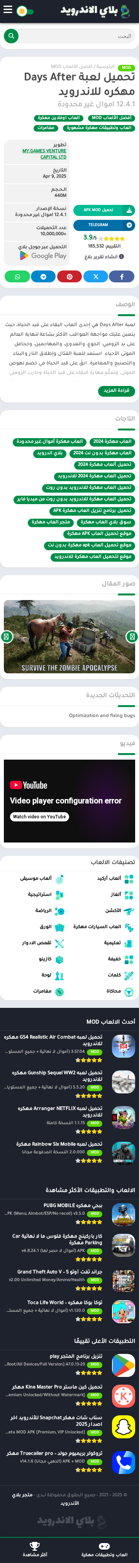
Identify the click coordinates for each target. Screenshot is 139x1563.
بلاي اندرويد (50, 453)
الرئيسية (106, 67)
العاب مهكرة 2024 (112, 442)
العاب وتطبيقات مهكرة (104, 1555)
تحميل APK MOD (98, 210)
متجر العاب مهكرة (51, 522)
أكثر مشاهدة (35, 1555)
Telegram (43, 276)
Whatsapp (17, 276)
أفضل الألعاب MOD (71, 67)
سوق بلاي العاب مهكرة (106, 522)
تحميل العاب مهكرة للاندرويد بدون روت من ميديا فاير (74, 499)
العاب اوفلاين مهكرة (59, 118)
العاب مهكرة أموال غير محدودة (50, 442)
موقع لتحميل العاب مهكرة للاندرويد (92, 557)
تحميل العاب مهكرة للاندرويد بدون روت (88, 488)
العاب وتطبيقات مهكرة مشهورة (99, 128)
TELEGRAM (98, 225)
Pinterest (69, 276)
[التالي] (7, 636)
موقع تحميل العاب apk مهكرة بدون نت (89, 545)
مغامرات (45, 128)
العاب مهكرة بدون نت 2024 (102, 453)
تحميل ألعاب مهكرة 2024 (104, 465)
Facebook (121, 276)
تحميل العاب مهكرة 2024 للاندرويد (94, 476)
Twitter (95, 276)
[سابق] (132, 636)
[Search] (11, 36)
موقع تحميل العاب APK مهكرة (99, 534)
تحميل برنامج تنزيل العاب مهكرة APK (92, 511)
